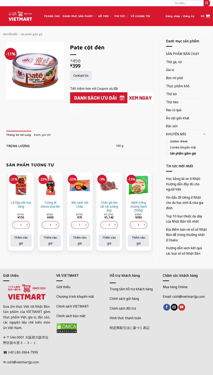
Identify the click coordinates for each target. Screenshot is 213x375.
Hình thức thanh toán (125, 318)
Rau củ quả (174, 110)
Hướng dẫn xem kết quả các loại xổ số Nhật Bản (184, 251)
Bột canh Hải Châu (79, 204)
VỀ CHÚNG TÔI (140, 16)
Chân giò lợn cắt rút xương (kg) (109, 206)
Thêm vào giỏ (21, 240)
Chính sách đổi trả (123, 308)
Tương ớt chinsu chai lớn (50, 204)
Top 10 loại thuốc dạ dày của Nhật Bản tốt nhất (184, 219)
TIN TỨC (119, 16)
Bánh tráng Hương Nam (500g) (138, 206)
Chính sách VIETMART (72, 306)
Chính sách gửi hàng (124, 298)
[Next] (151, 213)
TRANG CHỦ (52, 16)
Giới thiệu (63, 287)
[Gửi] (207, 3)
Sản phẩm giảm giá (31, 34)
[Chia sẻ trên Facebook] (74, 110)
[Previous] (8, 213)
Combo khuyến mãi (183, 147)
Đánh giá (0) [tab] (42, 134)
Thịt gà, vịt (174, 62)
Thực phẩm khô (177, 86)
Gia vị (170, 69)
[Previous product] (206, 34)
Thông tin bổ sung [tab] (18, 134)
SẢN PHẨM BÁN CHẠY (182, 53)
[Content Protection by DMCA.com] (66, 328)
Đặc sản (172, 126)
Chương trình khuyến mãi (75, 296)
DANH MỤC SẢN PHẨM (77, 16)
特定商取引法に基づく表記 (130, 327)
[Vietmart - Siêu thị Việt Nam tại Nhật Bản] (20, 16)
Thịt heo (172, 102)
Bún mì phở (174, 78)
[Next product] (198, 34)
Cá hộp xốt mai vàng (21, 204)
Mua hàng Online (175, 287)
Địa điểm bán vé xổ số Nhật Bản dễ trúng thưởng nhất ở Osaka (186, 234)
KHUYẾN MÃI (10, 34)
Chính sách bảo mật (70, 316)
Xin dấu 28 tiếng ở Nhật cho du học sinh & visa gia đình (184, 202)
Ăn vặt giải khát (177, 118)
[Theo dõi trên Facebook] (166, 307)
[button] (180, 16)
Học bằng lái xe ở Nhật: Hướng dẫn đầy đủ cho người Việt (183, 184)
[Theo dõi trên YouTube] (181, 307)
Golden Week (179, 141)
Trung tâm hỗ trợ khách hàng (131, 289)
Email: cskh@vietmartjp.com (184, 296)
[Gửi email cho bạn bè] (81, 110)
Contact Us (80, 75)
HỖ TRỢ (103, 16)
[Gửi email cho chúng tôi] (174, 307)
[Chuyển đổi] (204, 134)
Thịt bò (171, 94)
